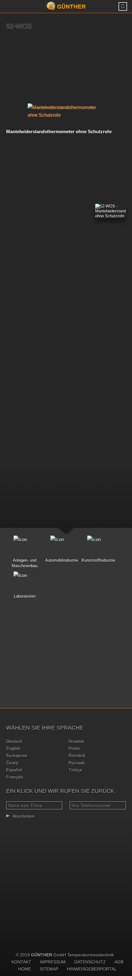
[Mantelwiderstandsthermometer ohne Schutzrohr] (66, 111)
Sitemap (49, 968)
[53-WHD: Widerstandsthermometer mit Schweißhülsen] (124, 66)
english (13, 748)
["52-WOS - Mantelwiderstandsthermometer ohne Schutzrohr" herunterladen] (110, 211)
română (76, 755)
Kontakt (21, 961)
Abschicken (23, 816)
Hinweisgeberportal (92, 968)
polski (74, 748)
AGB (119, 961)
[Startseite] (66, 6)
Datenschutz (90, 961)
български (16, 755)
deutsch (14, 741)
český (12, 762)
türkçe (75, 769)
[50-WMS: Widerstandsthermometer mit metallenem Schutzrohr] (7, 66)
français (14, 776)
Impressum (53, 961)
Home (24, 968)
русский (76, 762)
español (14, 769)
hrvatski (76, 741)
